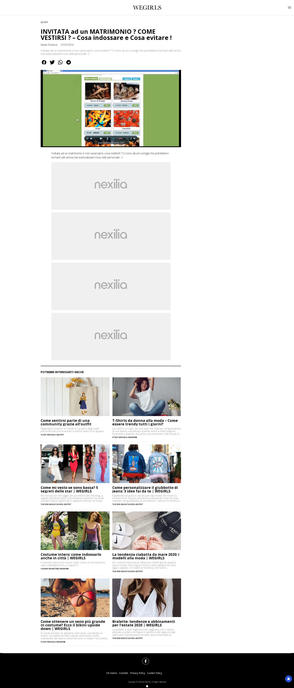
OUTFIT (44, 22)
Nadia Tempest (49, 44)
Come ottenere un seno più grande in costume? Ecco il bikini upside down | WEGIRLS (73, 625)
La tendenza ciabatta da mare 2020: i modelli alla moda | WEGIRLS (145, 556)
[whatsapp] (60, 65)
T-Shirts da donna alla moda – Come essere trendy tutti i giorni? (145, 422)
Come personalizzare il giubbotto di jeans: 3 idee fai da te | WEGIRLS (145, 489)
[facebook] (44, 65)
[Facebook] (143, 659)
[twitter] (52, 65)
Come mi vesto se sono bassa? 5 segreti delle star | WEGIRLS (69, 489)
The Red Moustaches (52, 504)
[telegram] (68, 65)
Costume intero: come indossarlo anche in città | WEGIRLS (71, 556)
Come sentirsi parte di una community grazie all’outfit (66, 422)
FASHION (132, 437)
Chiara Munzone (50, 568)
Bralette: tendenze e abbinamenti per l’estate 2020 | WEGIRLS (143, 623)
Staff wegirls (48, 434)
